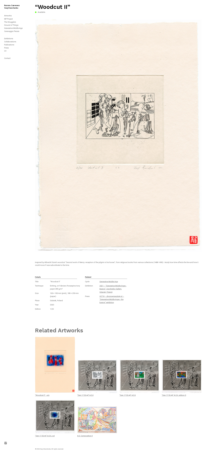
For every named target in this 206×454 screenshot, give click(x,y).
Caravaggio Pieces (11, 31)
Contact (7, 58)
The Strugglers (10, 22)
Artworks (8, 16)
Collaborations (10, 42)
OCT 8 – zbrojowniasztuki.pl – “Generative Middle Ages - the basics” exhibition (111, 299)
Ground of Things (11, 25)
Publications (9, 45)
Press (6, 48)
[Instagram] (7, 255)
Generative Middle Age (13, 28)
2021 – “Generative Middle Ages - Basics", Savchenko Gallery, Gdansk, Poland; (113, 289)
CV (5, 51)
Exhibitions (8, 39)
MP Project (8, 19)
